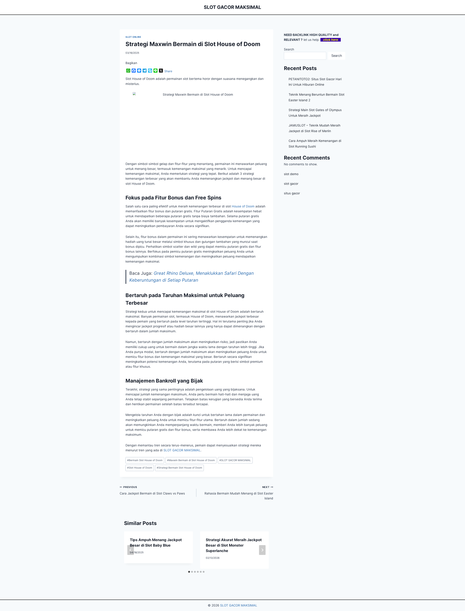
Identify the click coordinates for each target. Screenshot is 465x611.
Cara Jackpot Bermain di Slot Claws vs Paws (152, 490)
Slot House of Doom (139, 467)
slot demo (291, 174)
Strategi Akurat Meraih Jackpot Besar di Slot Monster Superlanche (234, 545)
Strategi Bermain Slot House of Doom (179, 467)
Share (168, 71)
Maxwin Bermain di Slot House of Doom (191, 460)
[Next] (262, 550)
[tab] (189, 572)
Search (289, 49)
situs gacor (292, 193)
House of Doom (243, 206)
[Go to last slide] (130, 550)
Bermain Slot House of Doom (145, 460)
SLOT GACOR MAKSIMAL (182, 450)
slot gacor (291, 183)
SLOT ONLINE (133, 37)
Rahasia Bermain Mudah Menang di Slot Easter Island (239, 493)
